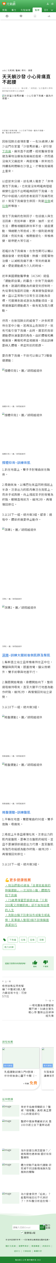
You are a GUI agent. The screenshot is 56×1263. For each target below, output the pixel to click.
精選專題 (35, 1246)
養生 (13, 10)
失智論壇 (25, 10)
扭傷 (47, 201)
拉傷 (5, 206)
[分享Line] (21, 15)
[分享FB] (7, 15)
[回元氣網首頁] (11, 3)
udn (4, 70)
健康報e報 (29, 1232)
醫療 (37, 10)
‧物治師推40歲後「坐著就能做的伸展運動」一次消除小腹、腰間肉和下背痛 (28, 890)
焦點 (4, 10)
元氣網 (11, 70)
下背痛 (6, 151)
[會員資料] (47, 4)
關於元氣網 (11, 1246)
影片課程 (8, 1065)
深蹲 (5, 655)
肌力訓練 (9, 946)
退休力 (17, 1251)
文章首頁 (27, 1251)
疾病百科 (46, 1246)
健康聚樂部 (24, 1246)
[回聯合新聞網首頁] (4, 4)
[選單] (52, 4)
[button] (52, 10)
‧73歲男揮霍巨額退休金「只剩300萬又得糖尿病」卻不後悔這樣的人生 (27, 905)
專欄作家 (38, 1251)
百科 (46, 10)
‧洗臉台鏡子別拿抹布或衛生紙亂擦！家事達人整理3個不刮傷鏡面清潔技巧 (27, 920)
